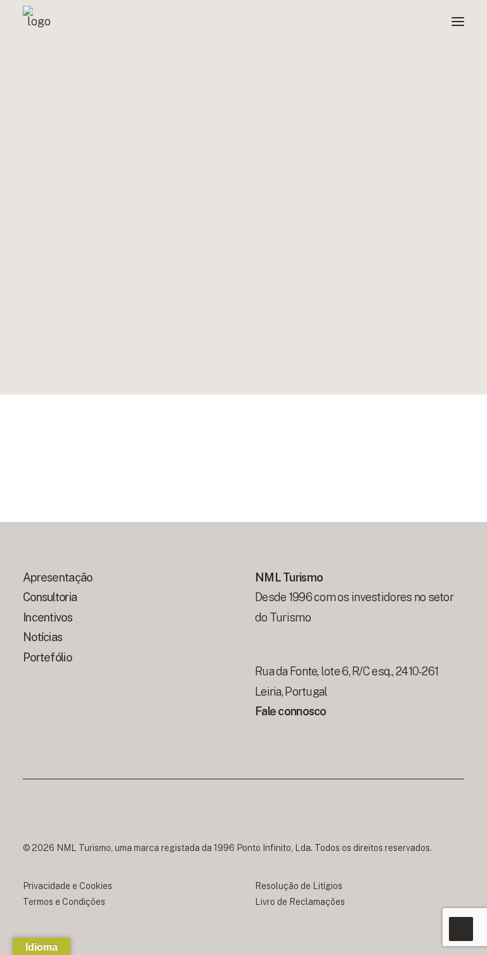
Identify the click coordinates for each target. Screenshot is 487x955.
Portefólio (47, 657)
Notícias (42, 637)
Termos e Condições (64, 902)
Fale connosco (291, 711)
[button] (458, 21)
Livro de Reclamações (300, 902)
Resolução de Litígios (298, 886)
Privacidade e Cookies (67, 886)
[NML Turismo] (39, 21)
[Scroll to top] (461, 928)
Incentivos (47, 617)
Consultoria (50, 597)
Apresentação (57, 577)
